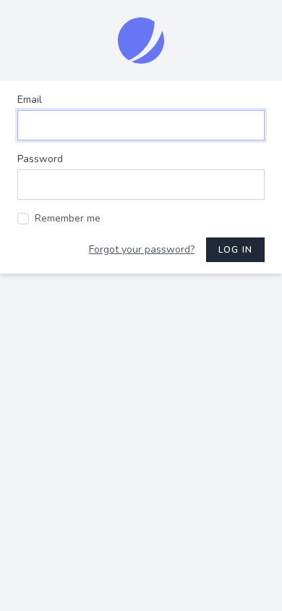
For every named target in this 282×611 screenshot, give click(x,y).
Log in (235, 250)
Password (40, 159)
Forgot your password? (142, 249)
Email (29, 99)
